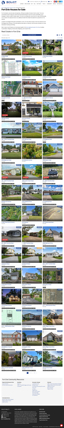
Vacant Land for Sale (43, 413)
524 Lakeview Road (26, 139)
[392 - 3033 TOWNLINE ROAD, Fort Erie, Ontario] (11, 130)
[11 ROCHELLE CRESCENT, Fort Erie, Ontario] (11, 276)
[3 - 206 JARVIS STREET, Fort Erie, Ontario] (32, 89)
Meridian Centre (35, 385)
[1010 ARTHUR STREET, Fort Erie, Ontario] (32, 276)
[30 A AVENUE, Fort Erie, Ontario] (32, 213)
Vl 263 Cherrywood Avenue (8, 222)
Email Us (4, 417)
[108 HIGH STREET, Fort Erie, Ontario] (11, 109)
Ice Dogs (33, 388)
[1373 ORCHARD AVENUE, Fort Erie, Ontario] (11, 296)
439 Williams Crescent (7, 347)
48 (61, 37)
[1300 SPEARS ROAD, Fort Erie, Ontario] (52, 151)
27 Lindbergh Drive (47, 201)
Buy (32, 3)
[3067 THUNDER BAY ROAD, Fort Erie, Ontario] (11, 359)
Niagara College (50, 388)
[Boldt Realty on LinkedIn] (60, 1)
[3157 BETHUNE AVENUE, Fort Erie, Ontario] (52, 89)
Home (3, 7)
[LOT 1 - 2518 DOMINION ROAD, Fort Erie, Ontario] (52, 296)
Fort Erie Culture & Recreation (7, 385)
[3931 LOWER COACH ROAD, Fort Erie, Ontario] (32, 172)
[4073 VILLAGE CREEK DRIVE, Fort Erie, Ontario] (52, 338)
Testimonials (59, 3)
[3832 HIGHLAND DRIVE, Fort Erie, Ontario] (32, 193)
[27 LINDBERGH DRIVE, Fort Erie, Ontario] (52, 193)
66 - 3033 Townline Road (7, 243)
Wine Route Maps (35, 392)
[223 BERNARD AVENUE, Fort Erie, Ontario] (32, 47)
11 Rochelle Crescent (6, 284)
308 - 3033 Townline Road (49, 263)
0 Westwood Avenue (47, 56)
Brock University (50, 387)
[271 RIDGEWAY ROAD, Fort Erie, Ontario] (52, 130)
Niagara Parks (34, 390)
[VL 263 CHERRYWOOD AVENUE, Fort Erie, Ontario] (11, 213)
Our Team (39, 3)
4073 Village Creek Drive (48, 347)
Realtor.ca (19, 383)
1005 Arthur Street (6, 77)
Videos (54, 3)
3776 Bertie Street (47, 77)
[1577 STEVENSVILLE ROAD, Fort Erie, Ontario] (52, 213)
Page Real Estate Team (43, 420)
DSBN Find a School (50, 386)
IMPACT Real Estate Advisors (44, 418)
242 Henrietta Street (47, 367)
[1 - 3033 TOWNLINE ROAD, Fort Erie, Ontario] (32, 234)
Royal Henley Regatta (36, 394)
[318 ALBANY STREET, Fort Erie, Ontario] (32, 68)
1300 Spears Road (47, 160)
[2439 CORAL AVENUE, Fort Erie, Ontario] (32, 317)
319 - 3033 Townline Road (8, 180)
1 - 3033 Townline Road (27, 243)
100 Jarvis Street (26, 118)
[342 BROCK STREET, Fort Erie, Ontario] (11, 255)
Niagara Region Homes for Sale (9, 7)
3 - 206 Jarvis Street (27, 97)
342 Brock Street (6, 263)
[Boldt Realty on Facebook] (56, 1)
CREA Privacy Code (35, 426)
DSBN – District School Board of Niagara (54, 383)
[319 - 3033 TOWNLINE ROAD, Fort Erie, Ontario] (11, 172)
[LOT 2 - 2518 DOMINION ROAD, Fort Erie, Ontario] (11, 317)
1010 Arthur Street (26, 284)
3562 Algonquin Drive (48, 243)
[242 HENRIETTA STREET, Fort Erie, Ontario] (52, 359)
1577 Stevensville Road (48, 222)
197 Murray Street (47, 118)
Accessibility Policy (6, 418)
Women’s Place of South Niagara (7, 399)
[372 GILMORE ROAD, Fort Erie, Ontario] (11, 89)
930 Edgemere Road (6, 160)
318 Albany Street (26, 77)
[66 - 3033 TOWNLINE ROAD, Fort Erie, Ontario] (11, 234)
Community (49, 3)
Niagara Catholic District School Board (54, 385)
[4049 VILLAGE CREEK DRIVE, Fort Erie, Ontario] (52, 317)
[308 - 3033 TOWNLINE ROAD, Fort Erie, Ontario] (52, 255)
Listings (22, 3)
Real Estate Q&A (42, 411)
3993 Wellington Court (27, 367)
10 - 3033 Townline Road (48, 180)
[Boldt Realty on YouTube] (54, 1)
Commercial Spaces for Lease (44, 415)
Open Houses (27, 3)
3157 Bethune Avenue (48, 97)
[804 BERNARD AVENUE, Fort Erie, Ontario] (11, 193)
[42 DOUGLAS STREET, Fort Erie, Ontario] (32, 338)
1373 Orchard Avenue (7, 305)
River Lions (34, 387)
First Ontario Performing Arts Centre (38, 386)
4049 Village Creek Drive (48, 326)
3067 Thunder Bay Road (7, 367)
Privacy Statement (45, 426)
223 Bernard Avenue (27, 56)
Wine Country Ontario (36, 391)
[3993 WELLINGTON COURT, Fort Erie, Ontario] (32, 359)
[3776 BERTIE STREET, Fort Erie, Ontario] (52, 68)
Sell (35, 3)
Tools (43, 3)
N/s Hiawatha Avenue (27, 160)
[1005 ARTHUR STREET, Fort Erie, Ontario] (11, 68)
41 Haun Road (5, 56)
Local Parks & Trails (35, 383)
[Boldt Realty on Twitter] (61, 1)
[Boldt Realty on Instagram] (58, 1)
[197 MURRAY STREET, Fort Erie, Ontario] (52, 109)
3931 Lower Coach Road (28, 180)
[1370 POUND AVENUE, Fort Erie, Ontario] (32, 296)
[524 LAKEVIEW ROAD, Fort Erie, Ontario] (32, 130)
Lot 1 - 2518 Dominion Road (49, 305)
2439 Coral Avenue (26, 326)
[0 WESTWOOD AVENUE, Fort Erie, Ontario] (52, 47)
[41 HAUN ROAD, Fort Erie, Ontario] (11, 47)
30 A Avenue (25, 222)
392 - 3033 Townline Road (8, 139)
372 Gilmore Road (6, 97)
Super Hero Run (5, 401)
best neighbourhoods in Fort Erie (33, 27)
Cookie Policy (40, 426)
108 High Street (5, 118)
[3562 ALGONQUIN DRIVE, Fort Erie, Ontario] (52, 234)
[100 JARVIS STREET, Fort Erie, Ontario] (32, 109)
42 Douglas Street (26, 347)
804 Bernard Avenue (6, 201)
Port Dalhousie (35, 395)
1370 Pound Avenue (26, 305)
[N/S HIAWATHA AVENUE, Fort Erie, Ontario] (32, 151)
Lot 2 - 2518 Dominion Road (8, 326)
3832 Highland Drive (27, 201)
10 (34, 372)
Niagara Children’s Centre (6, 400)
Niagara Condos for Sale (43, 416)
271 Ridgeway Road (47, 139)
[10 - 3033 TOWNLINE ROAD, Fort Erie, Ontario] (52, 172)
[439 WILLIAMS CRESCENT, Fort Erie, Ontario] (11, 338)
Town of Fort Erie (5, 383)
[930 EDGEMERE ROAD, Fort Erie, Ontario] (11, 151)
